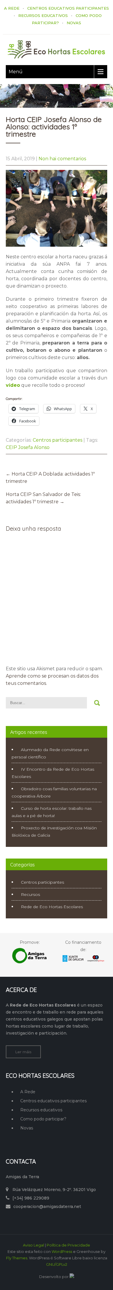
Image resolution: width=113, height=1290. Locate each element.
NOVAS (74, 22)
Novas (26, 1128)
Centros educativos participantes (53, 1100)
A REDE (11, 8)
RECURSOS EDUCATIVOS (43, 15)
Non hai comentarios (62, 158)
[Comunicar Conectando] (72, 1276)
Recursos (30, 894)
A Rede (27, 1091)
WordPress (62, 1251)
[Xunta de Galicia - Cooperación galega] (83, 961)
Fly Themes (16, 1258)
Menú (16, 71)
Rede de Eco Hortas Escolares (52, 906)
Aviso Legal (33, 1245)
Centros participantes (57, 440)
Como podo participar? (43, 1119)
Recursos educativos (41, 1110)
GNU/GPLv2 (56, 1264)
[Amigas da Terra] (30, 962)
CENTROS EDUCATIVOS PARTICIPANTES (68, 8)
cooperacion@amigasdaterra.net (47, 1206)
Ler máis (23, 1051)
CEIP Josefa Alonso (28, 447)
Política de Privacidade (68, 1245)
